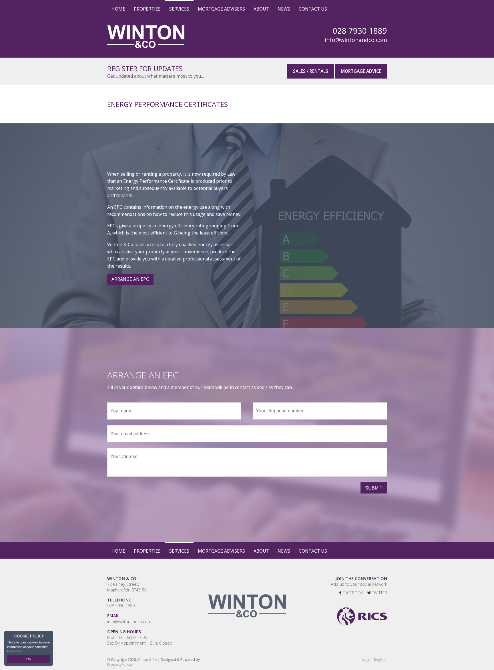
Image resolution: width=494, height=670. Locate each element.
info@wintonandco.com (356, 40)
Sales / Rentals (310, 71)
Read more (15, 651)
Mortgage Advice (361, 71)
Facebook (352, 592)
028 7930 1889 (121, 605)
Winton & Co (147, 659)
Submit (374, 488)
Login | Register (374, 659)
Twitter (379, 592)
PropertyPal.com (120, 664)
